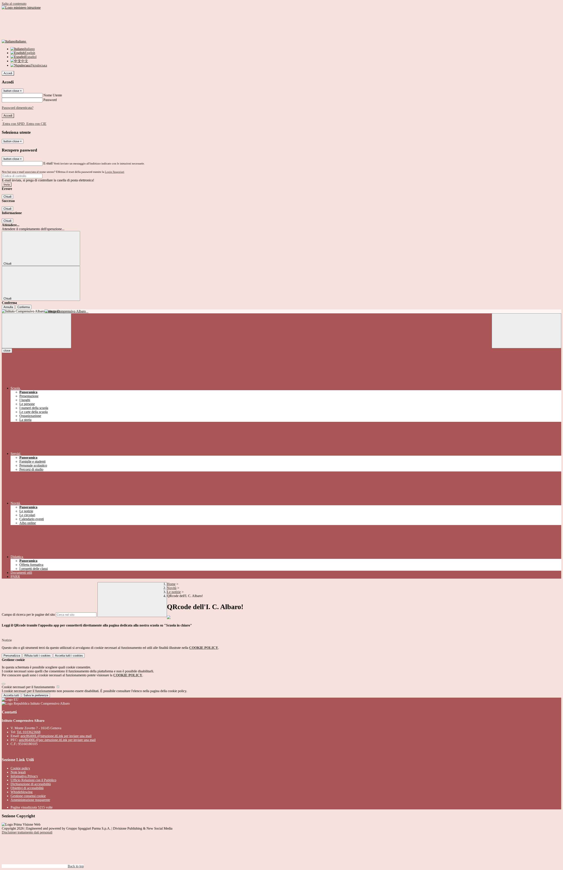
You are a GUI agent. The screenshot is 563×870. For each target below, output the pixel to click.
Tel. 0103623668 (28, 732)
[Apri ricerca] (526, 330)
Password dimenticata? (17, 108)
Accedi (8, 73)
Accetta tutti (69, 655)
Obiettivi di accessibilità (27, 788)
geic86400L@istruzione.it (55, 736)
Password (50, 100)
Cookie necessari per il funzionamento (29, 687)
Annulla (8, 307)
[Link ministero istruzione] (21, 7)
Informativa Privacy (24, 776)
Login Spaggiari (114, 171)
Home (171, 584)
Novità (171, 588)
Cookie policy (20, 768)
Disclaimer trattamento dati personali (27, 832)
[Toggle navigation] (36, 330)
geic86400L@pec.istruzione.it (57, 740)
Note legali (18, 772)
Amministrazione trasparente (30, 800)
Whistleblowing (22, 792)
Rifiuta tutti (37, 655)
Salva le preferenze (36, 695)
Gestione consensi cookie (28, 796)
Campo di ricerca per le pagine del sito (28, 614)
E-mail (48, 163)
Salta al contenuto (14, 3)
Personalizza (12, 655)
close (7, 350)
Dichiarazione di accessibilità (31, 784)
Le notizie (174, 592)
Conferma (23, 307)
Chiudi (7, 196)
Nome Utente (52, 95)
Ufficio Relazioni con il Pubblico (33, 780)
